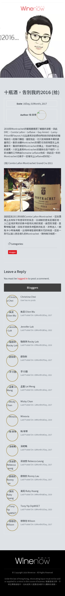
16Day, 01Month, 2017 (35, 103)
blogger (12, 252)
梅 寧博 (33, 114)
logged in (22, 278)
